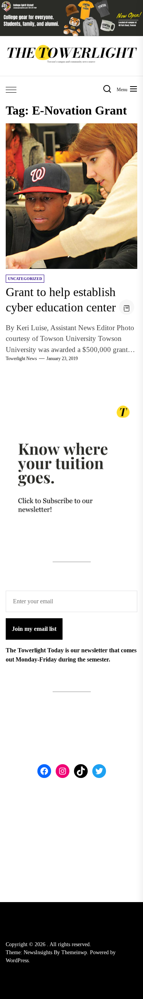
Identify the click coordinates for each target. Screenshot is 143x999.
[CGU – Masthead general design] (71, 4)
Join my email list (34, 629)
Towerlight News (21, 358)
